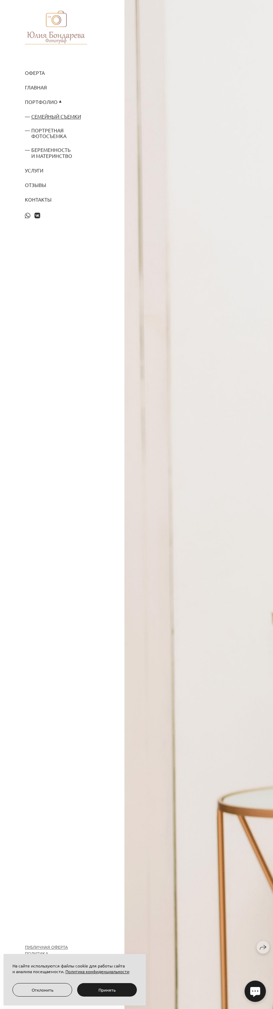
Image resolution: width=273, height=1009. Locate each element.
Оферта (35, 73)
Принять (107, 990)
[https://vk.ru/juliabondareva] (37, 215)
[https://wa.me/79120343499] (28, 215)
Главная (36, 87)
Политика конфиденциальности (97, 971)
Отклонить (42, 990)
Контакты (38, 200)
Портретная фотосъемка (48, 133)
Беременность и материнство (51, 153)
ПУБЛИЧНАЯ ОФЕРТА (46, 947)
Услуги (34, 171)
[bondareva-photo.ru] (56, 27)
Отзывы (35, 185)
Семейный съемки (56, 117)
